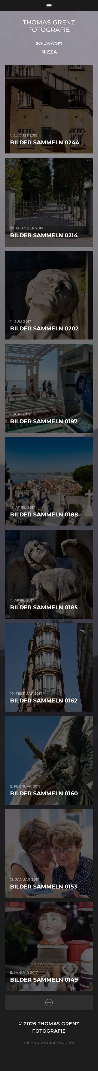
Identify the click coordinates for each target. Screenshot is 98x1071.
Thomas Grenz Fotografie (49, 26)
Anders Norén (60, 1043)
